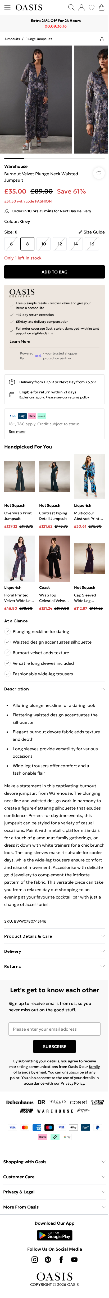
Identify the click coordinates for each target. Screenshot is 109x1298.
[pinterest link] (46, 1268)
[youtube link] (72, 1268)
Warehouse (16, 162)
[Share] (98, 39)
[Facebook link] (59, 1268)
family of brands (23, 1081)
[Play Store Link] (52, 1244)
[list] (52, 100)
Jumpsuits (12, 39)
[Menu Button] (7, 7)
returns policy (78, 393)
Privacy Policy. (79, 1092)
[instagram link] (33, 1268)
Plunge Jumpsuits (38, 39)
